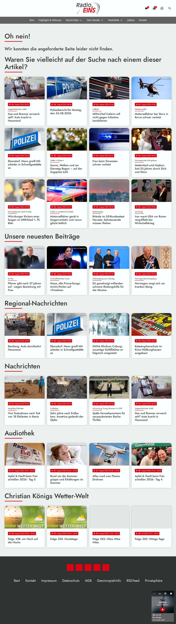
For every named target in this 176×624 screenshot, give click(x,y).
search (169, 8)
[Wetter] (162, 8)
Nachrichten (72, 20)
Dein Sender (93, 20)
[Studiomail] (24, 8)
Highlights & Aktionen (50, 20)
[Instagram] (18, 8)
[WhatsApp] (7, 8)
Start (31, 20)
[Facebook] (13, 8)
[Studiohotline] (29, 8)
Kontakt (143, 20)
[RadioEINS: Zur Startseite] (88, 8)
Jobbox (131, 20)
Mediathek (113, 20)
